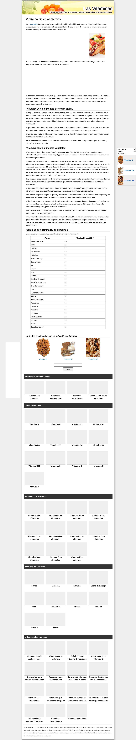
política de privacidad (37, 735)
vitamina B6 (33, 24)
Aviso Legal (47, 735)
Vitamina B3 (93, 359)
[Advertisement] (55, 45)
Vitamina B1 (68, 359)
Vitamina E (43, 359)
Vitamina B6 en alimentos (43, 19)
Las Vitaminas (97, 8)
